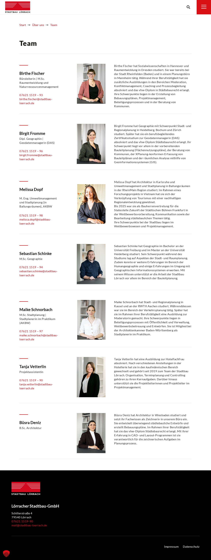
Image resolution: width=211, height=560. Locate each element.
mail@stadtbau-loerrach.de (29, 525)
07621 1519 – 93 (31, 95)
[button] (188, 7)
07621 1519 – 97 (31, 331)
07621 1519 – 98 (31, 215)
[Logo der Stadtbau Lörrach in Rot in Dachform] (17, 7)
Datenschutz (191, 546)
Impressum (171, 546)
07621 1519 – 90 (31, 380)
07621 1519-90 (22, 521)
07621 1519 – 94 (31, 267)
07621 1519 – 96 (31, 151)
